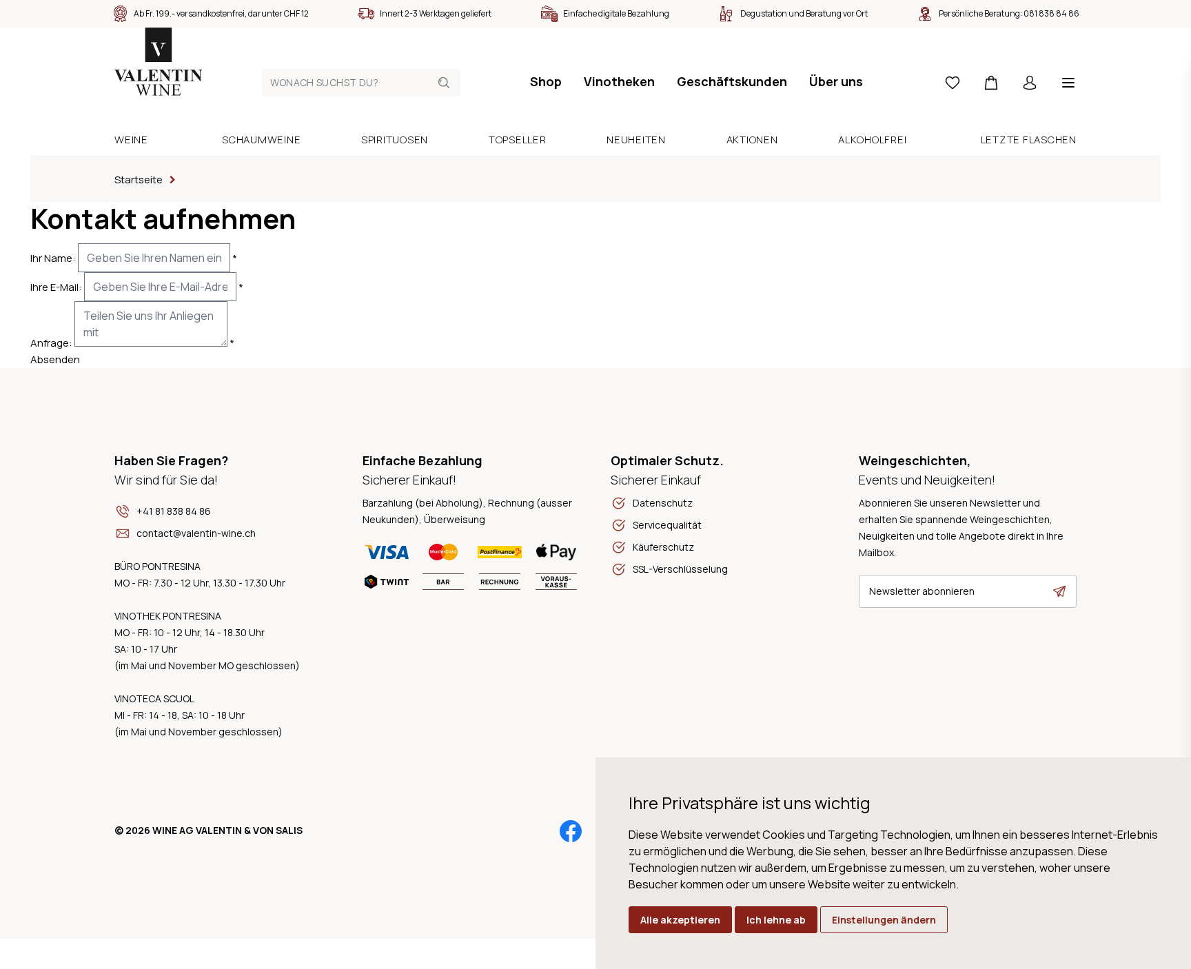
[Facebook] (571, 831)
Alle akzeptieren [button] (680, 919)
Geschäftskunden (732, 81)
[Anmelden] (1029, 82)
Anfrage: (51, 343)
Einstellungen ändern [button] (884, 919)
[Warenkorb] (991, 82)
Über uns (836, 81)
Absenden (55, 359)
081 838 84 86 (1051, 13)
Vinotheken (619, 81)
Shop (546, 81)
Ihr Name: (53, 258)
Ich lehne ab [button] (776, 919)
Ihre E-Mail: (56, 287)
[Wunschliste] (952, 82)
